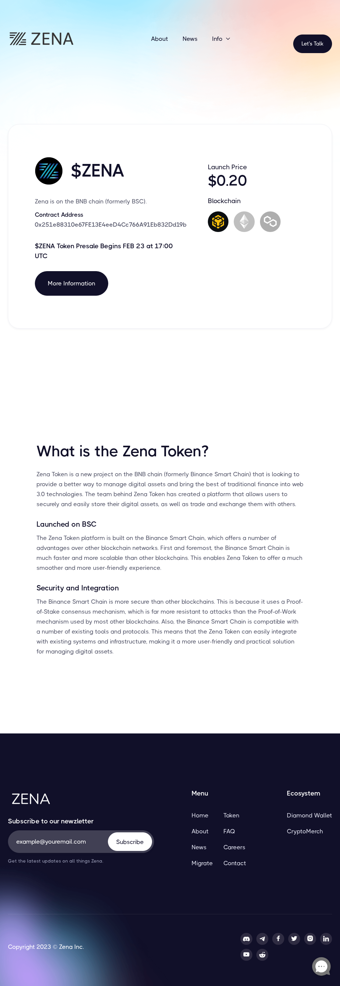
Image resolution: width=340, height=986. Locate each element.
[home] (41, 39)
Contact (234, 863)
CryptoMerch (305, 831)
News (190, 39)
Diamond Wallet (309, 815)
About (159, 39)
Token (231, 815)
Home (200, 815)
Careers (234, 847)
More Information (71, 283)
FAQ (229, 831)
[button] (221, 39)
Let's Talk (312, 43)
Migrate (202, 863)
